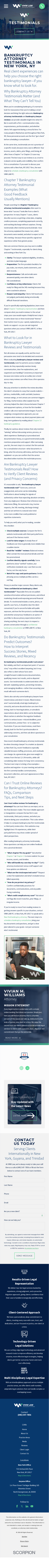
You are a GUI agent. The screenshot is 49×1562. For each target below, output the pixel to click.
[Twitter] (22, 1506)
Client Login (24, 1449)
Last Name (8, 1185)
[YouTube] (32, 1506)
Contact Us (24, 1453)
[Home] (23, 6)
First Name (8, 1176)
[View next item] (27, 1068)
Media (24, 1441)
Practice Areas (24, 1437)
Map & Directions (24, 1475)
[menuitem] (24, 1536)
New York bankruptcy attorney (15, 917)
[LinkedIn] (27, 1506)
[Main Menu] (6, 6)
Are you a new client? (12, 1211)
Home (24, 1429)
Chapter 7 (10, 856)
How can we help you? (12, 1220)
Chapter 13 (21, 856)
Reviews (24, 1445)
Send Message (24, 1256)
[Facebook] (17, 1506)
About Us (24, 1433)
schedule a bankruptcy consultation (25, 171)
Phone (6, 1194)
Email (6, 1203)
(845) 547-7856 (24, 1415)
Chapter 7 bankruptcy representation (23, 309)
